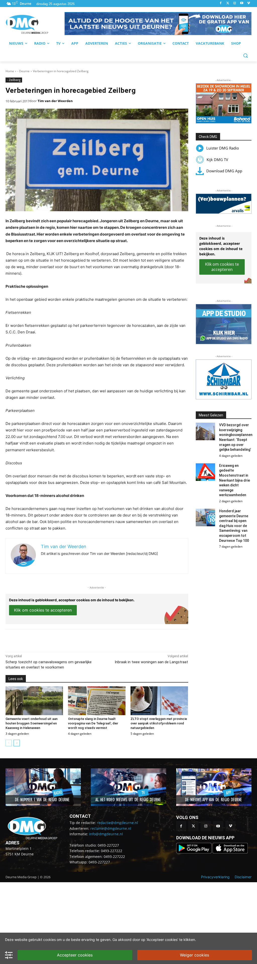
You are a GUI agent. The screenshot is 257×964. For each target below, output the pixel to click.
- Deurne (23, 71)
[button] (158, 23)
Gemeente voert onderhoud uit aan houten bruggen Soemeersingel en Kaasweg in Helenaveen (31, 723)
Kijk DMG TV (217, 159)
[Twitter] (228, 3)
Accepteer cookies (75, 954)
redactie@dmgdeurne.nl (117, 822)
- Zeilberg (14, 80)
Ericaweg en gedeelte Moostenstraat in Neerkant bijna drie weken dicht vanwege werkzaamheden (234, 480)
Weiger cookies (194, 954)
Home (10, 71)
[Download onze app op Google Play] (194, 852)
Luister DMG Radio (222, 148)
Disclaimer (243, 877)
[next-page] (17, 743)
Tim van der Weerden (55, 101)
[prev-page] (9, 743)
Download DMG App (224, 170)
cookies (49, 939)
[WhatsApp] (63, 639)
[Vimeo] (248, 3)
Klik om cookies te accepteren (43, 610)
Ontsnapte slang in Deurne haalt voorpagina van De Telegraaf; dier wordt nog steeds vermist (93, 723)
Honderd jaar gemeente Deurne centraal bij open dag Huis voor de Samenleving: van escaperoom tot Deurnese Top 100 (234, 526)
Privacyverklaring (215, 877)
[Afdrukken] (75, 639)
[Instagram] (235, 3)
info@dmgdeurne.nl (106, 834)
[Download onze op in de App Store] (230, 852)
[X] (52, 639)
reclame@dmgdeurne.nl (110, 828)
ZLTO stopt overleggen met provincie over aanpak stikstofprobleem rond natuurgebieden (159, 723)
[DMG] (35, 24)
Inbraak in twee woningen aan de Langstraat (151, 662)
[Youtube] (241, 3)
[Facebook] (221, 3)
